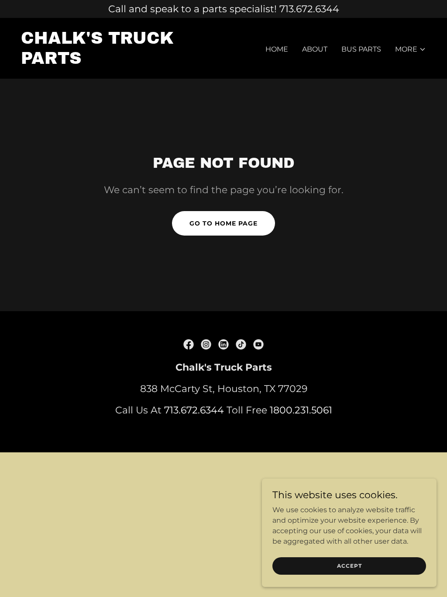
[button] (410, 49)
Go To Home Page (223, 223)
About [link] (314, 49)
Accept (349, 565)
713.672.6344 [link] (194, 410)
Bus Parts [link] (361, 49)
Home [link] (276, 49)
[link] (119, 61)
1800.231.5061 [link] (301, 410)
